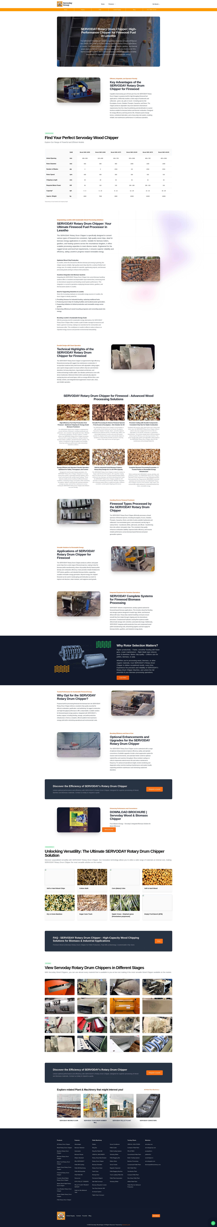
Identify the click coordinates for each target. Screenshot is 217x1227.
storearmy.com (126, 1224)
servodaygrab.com (150, 1161)
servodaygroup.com (150, 1147)
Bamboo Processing (132, 1161)
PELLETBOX (130, 1151)
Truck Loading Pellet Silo (116, 1174)
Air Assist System (96, 1191)
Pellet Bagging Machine (116, 1171)
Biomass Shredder (97, 1164)
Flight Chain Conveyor (98, 1195)
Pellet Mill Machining (80, 1168)
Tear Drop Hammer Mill (98, 1188)
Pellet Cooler (113, 1147)
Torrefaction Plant (132, 1171)
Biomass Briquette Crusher (99, 1185)
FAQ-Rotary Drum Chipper (64, 1199)
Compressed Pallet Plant (134, 1164)
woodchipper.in (149, 1157)
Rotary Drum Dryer (97, 1168)
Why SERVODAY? (79, 1161)
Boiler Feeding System (133, 1157)
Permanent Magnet (97, 1178)
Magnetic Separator (115, 1168)
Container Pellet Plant (133, 1147)
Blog (90, 1215)
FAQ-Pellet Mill (78, 1174)
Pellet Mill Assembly (80, 1171)
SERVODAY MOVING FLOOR (69, 1120)
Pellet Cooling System (116, 1151)
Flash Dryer (95, 1171)
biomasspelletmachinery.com (153, 1164)
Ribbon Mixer (113, 1161)
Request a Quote (154, 789)
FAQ (158, 941)
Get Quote (156, 4)
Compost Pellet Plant (133, 1174)
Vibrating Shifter (114, 1154)
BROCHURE (109, 830)
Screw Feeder (113, 1164)
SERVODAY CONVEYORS (148, 1120)
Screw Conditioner (115, 1144)
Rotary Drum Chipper (98, 1161)
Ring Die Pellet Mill (97, 1151)
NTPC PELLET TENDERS (81, 1181)
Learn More (122, 677)
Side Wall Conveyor (97, 1181)
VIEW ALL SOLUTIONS (133, 1144)
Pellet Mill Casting (79, 1164)
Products (111, 4)
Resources (77, 1178)
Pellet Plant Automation (116, 1178)
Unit (71, 152)
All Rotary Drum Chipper (63, 1144)
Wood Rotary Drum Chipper (64, 1147)
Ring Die (94, 1147)
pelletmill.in (148, 1154)
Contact (78, 1215)
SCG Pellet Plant (131, 1168)
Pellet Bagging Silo (115, 1157)
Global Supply (70, 1215)
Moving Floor (95, 1174)
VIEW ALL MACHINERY (98, 1154)
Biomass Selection (79, 1147)
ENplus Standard (79, 1157)
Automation (78, 1151)
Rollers (94, 1144)
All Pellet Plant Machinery (152, 1089)
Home (103, 4)
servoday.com (149, 1144)
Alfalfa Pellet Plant (132, 1181)
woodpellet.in (148, 1151)
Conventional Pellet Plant (134, 1154)
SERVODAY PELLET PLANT (122, 1120)
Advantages (78, 1144)
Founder (84, 1215)
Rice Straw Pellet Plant (133, 1178)
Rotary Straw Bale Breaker (99, 1157)
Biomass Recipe (79, 1154)
